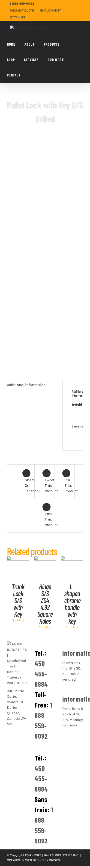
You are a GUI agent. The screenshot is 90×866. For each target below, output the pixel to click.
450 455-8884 (41, 673)
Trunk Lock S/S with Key (18, 600)
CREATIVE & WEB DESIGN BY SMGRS (33, 860)
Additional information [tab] (26, 385)
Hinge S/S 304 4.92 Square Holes (45, 603)
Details (18, 572)
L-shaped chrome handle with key (72, 603)
